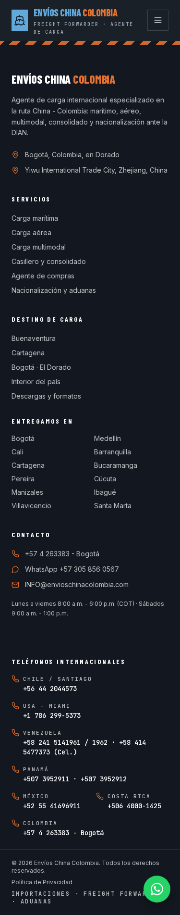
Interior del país (36, 381)
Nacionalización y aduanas (54, 290)
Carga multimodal (39, 247)
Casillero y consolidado (49, 261)
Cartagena (28, 353)
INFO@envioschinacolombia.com (77, 584)
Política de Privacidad (42, 882)
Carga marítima (35, 218)
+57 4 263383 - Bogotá (62, 554)
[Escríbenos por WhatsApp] (157, 889)
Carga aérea (31, 232)
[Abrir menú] (157, 20)
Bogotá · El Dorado (41, 367)
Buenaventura (34, 338)
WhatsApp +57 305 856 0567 (72, 569)
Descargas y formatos (46, 396)
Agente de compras (43, 276)
